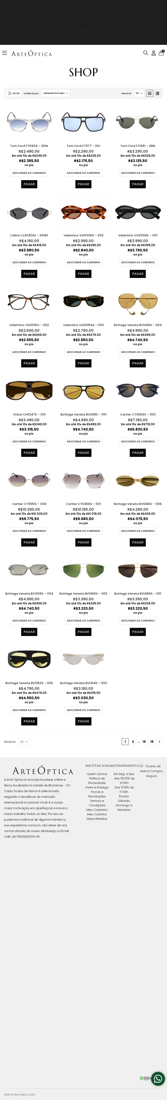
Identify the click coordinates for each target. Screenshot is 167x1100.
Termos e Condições (97, 803)
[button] (146, 53)
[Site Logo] (31, 53)
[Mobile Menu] (6, 53)
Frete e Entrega (97, 787)
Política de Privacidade (97, 780)
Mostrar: (127, 93)
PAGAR (29, 184)
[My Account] (154, 53)
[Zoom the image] (42, 767)
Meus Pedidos (97, 819)
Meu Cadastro (97, 810)
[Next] (159, 741)
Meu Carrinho (97, 814)
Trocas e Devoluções (97, 794)
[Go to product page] (29, 122)
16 (152, 742)
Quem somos (97, 774)
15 (144, 742)
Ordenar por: (31, 93)
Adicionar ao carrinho (29, 173)
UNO (32, 1095)
